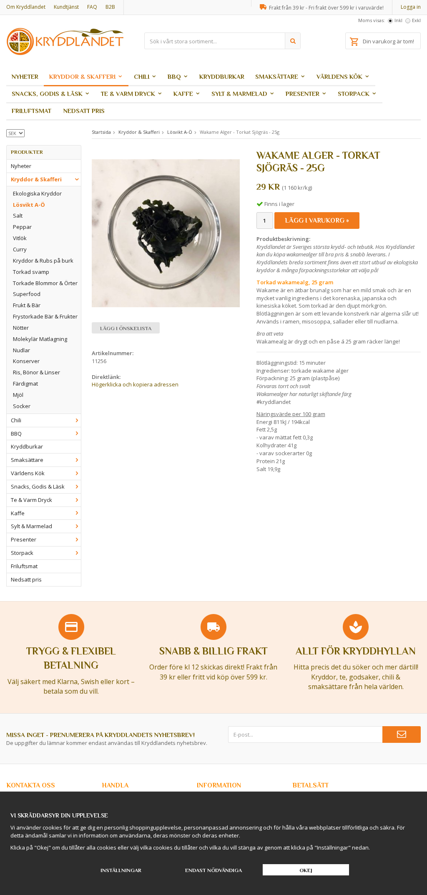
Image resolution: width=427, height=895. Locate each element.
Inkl (398, 20)
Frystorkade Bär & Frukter (45, 316)
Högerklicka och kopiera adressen (135, 384)
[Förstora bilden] (166, 232)
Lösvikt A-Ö (29, 204)
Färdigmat (25, 383)
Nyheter (25, 76)
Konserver (26, 361)
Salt (18, 215)
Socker (21, 406)
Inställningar (120, 870)
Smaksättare (276, 76)
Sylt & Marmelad (239, 93)
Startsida (101, 132)
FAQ (92, 6)
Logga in (411, 6)
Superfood (26, 294)
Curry (20, 249)
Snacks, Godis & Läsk (47, 93)
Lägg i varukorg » (317, 220)
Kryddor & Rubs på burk (43, 260)
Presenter (302, 93)
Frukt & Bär (26, 305)
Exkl (416, 20)
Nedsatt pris (84, 110)
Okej (305, 870)
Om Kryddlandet (25, 6)
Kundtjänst (66, 6)
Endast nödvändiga (213, 870)
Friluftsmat (31, 110)
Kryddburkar (221, 76)
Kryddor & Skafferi (82, 76)
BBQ (174, 76)
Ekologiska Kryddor (37, 193)
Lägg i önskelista (125, 328)
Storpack (353, 93)
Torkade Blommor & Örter (45, 283)
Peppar (22, 227)
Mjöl (18, 395)
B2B (110, 6)
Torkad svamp (31, 272)
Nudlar (21, 350)
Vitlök (20, 238)
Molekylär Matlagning (40, 339)
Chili (141, 76)
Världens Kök (339, 76)
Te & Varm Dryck (128, 93)
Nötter (21, 327)
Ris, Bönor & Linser (36, 372)
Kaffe (183, 93)
